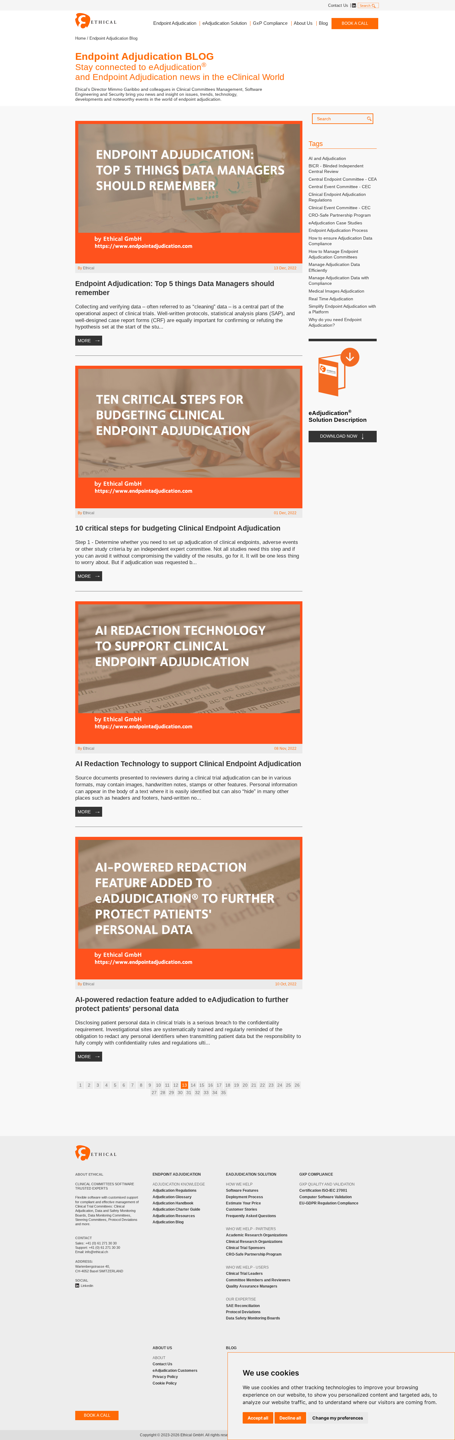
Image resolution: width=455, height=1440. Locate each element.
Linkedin (353, 5)
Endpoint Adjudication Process (338, 230)
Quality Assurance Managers (251, 1286)
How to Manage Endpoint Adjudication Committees (333, 254)
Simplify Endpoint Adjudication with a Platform (342, 309)
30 (180, 1092)
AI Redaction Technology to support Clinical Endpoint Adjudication (188, 764)
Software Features (242, 1190)
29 (171, 1092)
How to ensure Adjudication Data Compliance (340, 241)
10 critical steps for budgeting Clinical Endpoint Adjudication (177, 528)
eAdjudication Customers (175, 1370)
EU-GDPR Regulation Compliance (328, 1203)
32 (197, 1092)
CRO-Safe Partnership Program (340, 215)
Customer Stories (241, 1209)
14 (193, 1085)
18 (227, 1085)
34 (214, 1092)
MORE (84, 340)
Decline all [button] (290, 1417)
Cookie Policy (165, 1383)
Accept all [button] (258, 1417)
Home (80, 38)
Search (365, 5)
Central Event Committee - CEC (340, 186)
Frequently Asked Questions (251, 1216)
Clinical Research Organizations (254, 1241)
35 (223, 1092)
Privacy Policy (165, 1377)
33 (206, 1092)
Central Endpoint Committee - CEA (343, 179)
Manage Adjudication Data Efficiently (334, 267)
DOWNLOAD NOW (338, 436)
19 (236, 1085)
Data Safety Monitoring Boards (253, 1318)
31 (188, 1092)
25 (288, 1085)
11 (167, 1085)
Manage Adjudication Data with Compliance (339, 280)
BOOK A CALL (355, 23)
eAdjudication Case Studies (335, 222)
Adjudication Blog (168, 1222)
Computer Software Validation (325, 1197)
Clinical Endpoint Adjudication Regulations (337, 197)
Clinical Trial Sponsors (245, 1248)
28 (162, 1092)
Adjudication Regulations (175, 1190)
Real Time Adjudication (331, 298)
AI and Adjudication (327, 158)
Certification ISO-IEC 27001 (323, 1190)
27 (154, 1092)
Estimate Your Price (243, 1203)
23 (271, 1085)
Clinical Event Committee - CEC (339, 207)
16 (210, 1085)
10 (158, 1085)
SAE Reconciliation (243, 1306)
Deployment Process (244, 1197)
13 (184, 1085)
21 (253, 1085)
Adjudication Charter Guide (176, 1209)
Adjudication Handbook (173, 1203)
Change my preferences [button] (337, 1417)
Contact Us (338, 5)
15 (201, 1085)
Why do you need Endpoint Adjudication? (335, 322)
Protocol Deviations (243, 1312)
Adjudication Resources (174, 1216)
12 (175, 1085)
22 (262, 1085)
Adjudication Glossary (172, 1197)
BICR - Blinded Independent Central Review (336, 168)
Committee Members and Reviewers (258, 1280)
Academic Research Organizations (257, 1235)
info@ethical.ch (96, 1252)
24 (279, 1085)
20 (245, 1085)
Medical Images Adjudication (336, 291)
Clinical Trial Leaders (244, 1273)
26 (297, 1085)
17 (219, 1085)
